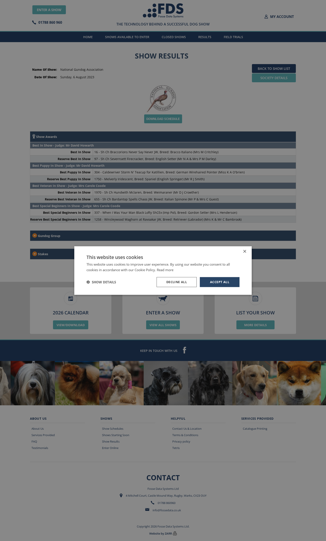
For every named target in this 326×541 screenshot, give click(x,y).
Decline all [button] (176, 282)
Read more (165, 270)
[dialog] (163, 270)
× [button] (244, 251)
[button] (101, 282)
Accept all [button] (219, 282)
